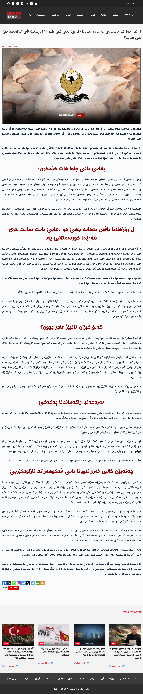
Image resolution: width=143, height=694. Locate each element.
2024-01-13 (6, 46)
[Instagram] (17, 3)
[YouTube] (22, 3)
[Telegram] (27, 3)
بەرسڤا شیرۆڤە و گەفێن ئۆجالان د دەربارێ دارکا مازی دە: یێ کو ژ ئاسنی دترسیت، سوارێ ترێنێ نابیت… (125, 653)
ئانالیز (103, 15)
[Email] (38, 583)
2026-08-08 (9, 666)
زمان (129, 3)
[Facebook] (8, 3)
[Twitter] (33, 583)
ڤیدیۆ (68, 15)
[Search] (30, 15)
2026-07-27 (116, 666)
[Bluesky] (36, 3)
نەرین (92, 15)
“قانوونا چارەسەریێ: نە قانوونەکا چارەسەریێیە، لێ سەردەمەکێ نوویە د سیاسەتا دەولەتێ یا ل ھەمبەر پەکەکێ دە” (18, 653)
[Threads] (31, 3)
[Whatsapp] (14, 583)
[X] (9, 583)
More (127, 15)
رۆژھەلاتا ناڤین (107, 678)
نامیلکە (80, 15)
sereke (13, 587)
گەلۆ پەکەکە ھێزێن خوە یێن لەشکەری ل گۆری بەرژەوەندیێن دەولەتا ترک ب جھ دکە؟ (90, 652)
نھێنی (115, 15)
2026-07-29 (80, 663)
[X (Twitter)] (13, 3)
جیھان (92, 678)
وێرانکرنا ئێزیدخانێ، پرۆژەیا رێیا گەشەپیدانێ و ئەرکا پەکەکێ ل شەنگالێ (54, 652)
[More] (42, 583)
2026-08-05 (45, 663)
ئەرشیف (55, 15)
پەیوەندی (40, 15)
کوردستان (124, 678)
